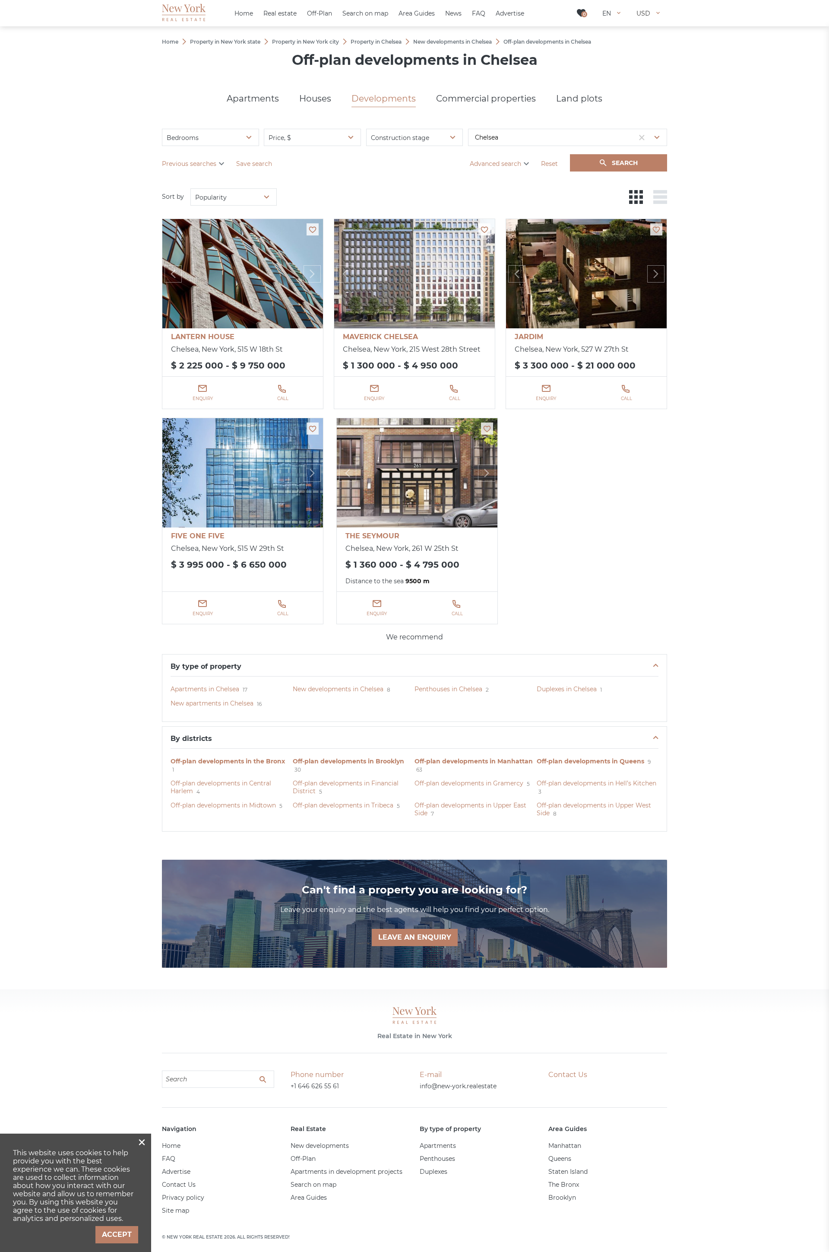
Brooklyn (562, 1197)
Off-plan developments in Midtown (223, 805)
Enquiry (203, 398)
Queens (559, 1159)
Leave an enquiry (414, 937)
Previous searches (189, 164)
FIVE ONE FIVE (198, 536)
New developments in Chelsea (338, 689)
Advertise (176, 1172)
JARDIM (529, 337)
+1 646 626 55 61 (315, 1086)
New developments (320, 1146)
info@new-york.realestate (458, 1086)
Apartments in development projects (346, 1172)
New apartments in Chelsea (212, 703)
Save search (254, 164)
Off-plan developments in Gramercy (468, 783)
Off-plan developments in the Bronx (228, 761)
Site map (175, 1210)
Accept (117, 1234)
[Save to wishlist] (313, 229)
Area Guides (309, 1197)
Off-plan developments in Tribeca (343, 805)
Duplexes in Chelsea (567, 689)
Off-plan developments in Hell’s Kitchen (596, 783)
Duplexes (433, 1172)
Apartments (253, 98)
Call (282, 398)
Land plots (579, 98)
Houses (315, 98)
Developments (383, 98)
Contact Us (179, 1184)
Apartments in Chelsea (205, 689)
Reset (549, 164)
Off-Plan (303, 1159)
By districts (191, 738)
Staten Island (568, 1172)
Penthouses (437, 1159)
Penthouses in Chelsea (448, 689)
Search (625, 163)
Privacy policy (183, 1197)
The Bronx (563, 1184)
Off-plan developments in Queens (590, 761)
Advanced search (495, 164)
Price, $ (280, 138)
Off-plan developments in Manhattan (473, 761)
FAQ (168, 1159)
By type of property (206, 666)
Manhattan (564, 1146)
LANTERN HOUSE (202, 337)
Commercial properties (486, 98)
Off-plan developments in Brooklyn (348, 761)
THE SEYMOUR (372, 536)
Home (171, 1146)
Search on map (313, 1184)
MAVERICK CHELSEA (380, 337)
